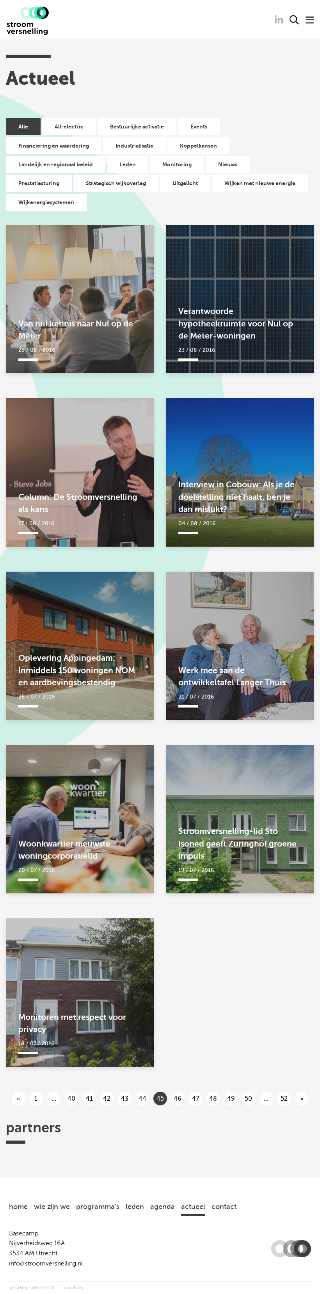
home (18, 1206)
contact (224, 1206)
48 (213, 1098)
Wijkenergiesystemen (46, 202)
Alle (23, 126)
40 (71, 1098)
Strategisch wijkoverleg (116, 183)
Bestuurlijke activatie (137, 126)
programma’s (97, 1206)
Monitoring (177, 164)
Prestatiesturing (38, 183)
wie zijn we (52, 1206)
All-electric (69, 126)
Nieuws (227, 164)
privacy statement (32, 1287)
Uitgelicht (185, 183)
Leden (127, 164)
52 (284, 1098)
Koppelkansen (198, 146)
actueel (193, 1206)
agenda (162, 1206)
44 (142, 1098)
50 (248, 1098)
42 (106, 1098)
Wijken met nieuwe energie (259, 183)
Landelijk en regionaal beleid (55, 164)
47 (195, 1098)
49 (231, 1098)
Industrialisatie (134, 146)
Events (198, 126)
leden (135, 1206)
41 (89, 1098)
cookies (73, 1287)
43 (124, 1098)
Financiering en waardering (53, 146)
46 (177, 1098)
